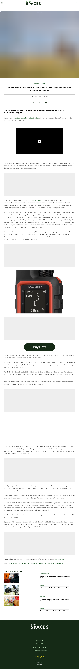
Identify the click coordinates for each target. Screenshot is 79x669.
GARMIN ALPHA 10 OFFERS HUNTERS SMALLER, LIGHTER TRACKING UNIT (35, 564)
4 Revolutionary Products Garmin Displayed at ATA (54, 588)
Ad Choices (39, 644)
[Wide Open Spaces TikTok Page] (41, 656)
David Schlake (35, 96)
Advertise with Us (39, 647)
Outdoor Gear (45, 573)
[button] (2, 3)
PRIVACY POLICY (39, 664)
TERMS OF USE (39, 662)
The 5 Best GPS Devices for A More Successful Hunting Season (56, 611)
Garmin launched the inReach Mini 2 (26, 118)
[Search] (77, 2)
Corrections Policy (39, 651)
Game (42, 585)
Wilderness (39, 83)
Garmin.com (59, 559)
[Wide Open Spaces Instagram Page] (38, 656)
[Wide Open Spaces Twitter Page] (43, 656)
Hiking (42, 596)
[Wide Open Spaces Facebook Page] (35, 656)
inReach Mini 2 (37, 200)
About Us (39, 640)
